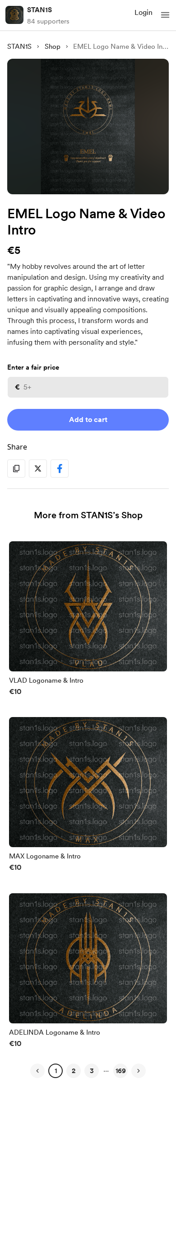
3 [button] (92, 1071)
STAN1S (39, 10)
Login (143, 12)
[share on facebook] (60, 469)
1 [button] (56, 1071)
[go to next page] (138, 1071)
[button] (165, 14)
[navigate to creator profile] (14, 15)
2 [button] (73, 1071)
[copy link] (16, 469)
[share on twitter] (38, 469)
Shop (52, 46)
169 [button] (121, 1071)
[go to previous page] (37, 1071)
